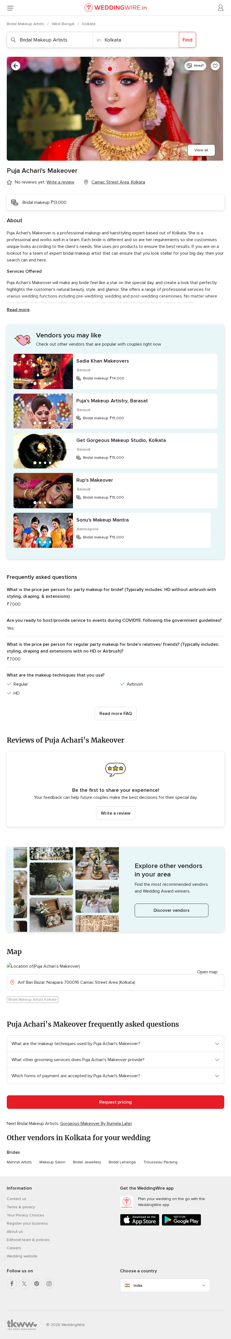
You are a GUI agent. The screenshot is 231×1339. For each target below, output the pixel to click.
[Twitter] (24, 1284)
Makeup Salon (52, 1162)
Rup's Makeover (94, 480)
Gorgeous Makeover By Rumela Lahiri (96, 1123)
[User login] (221, 8)
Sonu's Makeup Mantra (102, 520)
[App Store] (139, 1224)
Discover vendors (172, 910)
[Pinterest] (37, 1284)
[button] (115, 789)
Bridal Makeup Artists (26, 23)
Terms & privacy (21, 1207)
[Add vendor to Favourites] (215, 65)
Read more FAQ (115, 713)
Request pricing (115, 1102)
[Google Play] (181, 1224)
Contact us (16, 1198)
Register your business (27, 1223)
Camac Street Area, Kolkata (118, 182)
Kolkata (88, 23)
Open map (207, 972)
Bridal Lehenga (122, 1162)
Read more (18, 310)
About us (15, 1231)
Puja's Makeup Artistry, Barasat (112, 401)
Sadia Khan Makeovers (102, 361)
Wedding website (22, 1256)
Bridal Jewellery (87, 1162)
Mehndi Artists (19, 1162)
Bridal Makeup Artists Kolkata (32, 999)
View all (201, 150)
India (138, 1285)
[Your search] (15, 65)
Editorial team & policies (28, 1239)
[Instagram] (49, 1284)
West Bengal (63, 23)
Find (187, 40)
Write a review (115, 813)
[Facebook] (12, 1284)
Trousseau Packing (160, 1162)
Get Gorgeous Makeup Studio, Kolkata (121, 440)
